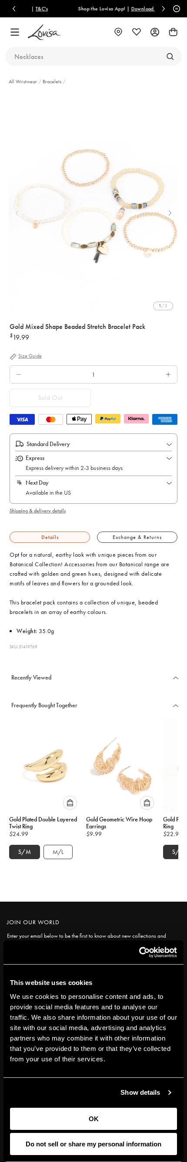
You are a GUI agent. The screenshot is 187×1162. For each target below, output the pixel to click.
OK (94, 1119)
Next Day (37, 482)
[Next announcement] (163, 9)
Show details (140, 1092)
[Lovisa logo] (44, 32)
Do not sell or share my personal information (93, 1144)
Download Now (138, 8)
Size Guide (30, 356)
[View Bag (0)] (173, 32)
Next (170, 213)
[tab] (50, 537)
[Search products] (170, 56)
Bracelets (52, 81)
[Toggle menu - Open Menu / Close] (14, 32)
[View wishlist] (136, 32)
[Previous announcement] (14, 9)
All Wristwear (23, 81)
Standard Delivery (48, 443)
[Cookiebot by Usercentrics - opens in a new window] (139, 952)
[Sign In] (155, 32)
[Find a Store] (118, 32)
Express (35, 457)
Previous (16, 213)
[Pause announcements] (175, 8)
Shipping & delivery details (38, 510)
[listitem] (93, 206)
